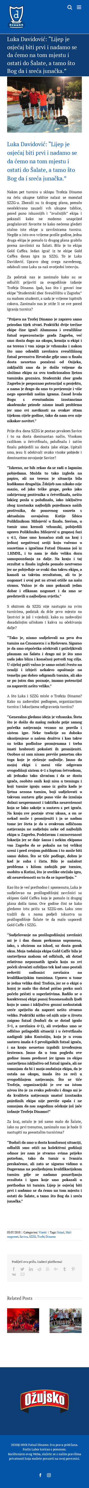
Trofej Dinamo (46, 1236)
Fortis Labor (31, 1449)
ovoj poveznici (69, 1458)
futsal (60, 1232)
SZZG (32, 1236)
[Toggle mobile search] (69, 7)
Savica (24, 1236)
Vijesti (43, 1232)
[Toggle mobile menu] (79, 7)
